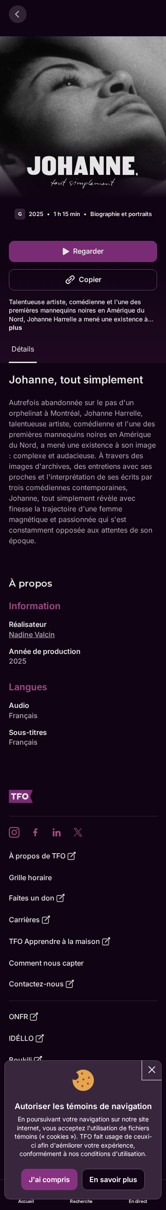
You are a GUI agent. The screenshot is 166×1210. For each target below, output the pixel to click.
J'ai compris (49, 1179)
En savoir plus (113, 1179)
